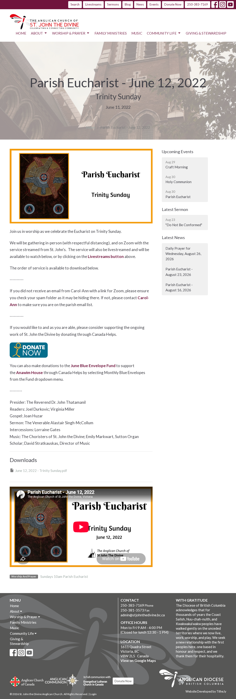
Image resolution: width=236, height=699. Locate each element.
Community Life (162, 33)
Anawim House (29, 372)
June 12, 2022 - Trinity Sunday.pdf (41, 470)
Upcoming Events (177, 151)
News (140, 4)
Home (21, 33)
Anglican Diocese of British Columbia (194, 679)
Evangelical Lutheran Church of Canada (95, 681)
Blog (128, 4)
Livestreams (93, 4)
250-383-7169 (197, 4)
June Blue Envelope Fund (93, 365)
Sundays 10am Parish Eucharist (64, 576)
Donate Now (172, 4)
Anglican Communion (62, 680)
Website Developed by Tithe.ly (206, 691)
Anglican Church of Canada (27, 681)
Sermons (113, 4)
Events (154, 4)
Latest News (173, 237)
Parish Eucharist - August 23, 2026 (179, 271)
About (37, 33)
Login (93, 694)
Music (136, 33)
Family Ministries (110, 33)
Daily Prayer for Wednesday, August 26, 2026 (183, 253)
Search (75, 4)
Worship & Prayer (68, 33)
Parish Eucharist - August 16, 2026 (179, 287)
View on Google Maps (138, 660)
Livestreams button (106, 256)
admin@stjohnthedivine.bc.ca (143, 615)
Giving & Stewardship (206, 33)
